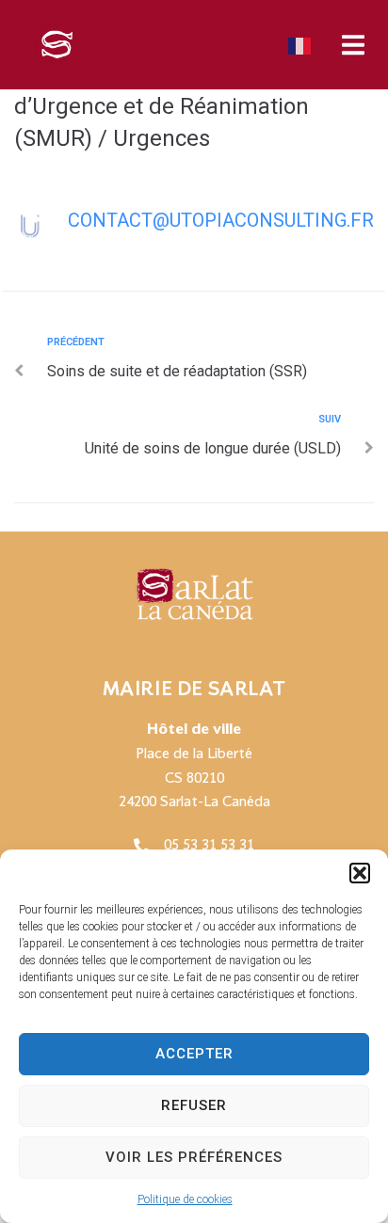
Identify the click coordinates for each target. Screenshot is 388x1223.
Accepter (194, 1053)
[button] (359, 873)
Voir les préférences (194, 1157)
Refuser (194, 1105)
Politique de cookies (185, 1199)
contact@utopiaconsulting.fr (221, 220)
